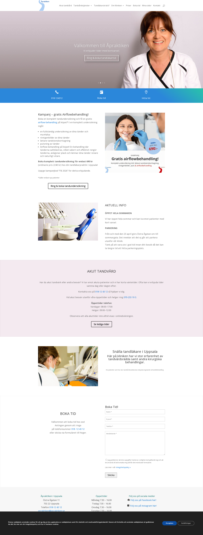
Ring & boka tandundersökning (68, 186)
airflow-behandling (47, 122)
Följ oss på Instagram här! (143, 505)
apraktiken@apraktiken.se (51, 510)
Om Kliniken (116, 6)
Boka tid (136, 6)
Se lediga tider (101, 324)
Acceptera (169, 523)
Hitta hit (146, 98)
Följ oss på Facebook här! (143, 500)
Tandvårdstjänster (81, 6)
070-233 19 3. (130, 297)
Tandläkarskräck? (101, 6)
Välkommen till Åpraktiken (101, 45)
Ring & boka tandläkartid (101, 58)
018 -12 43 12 (77, 429)
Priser (128, 6)
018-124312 (56, 98)
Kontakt (156, 6)
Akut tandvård (65, 6)
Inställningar (186, 523)
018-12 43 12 (101, 291)
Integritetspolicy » (123, 467)
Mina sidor (146, 6)
